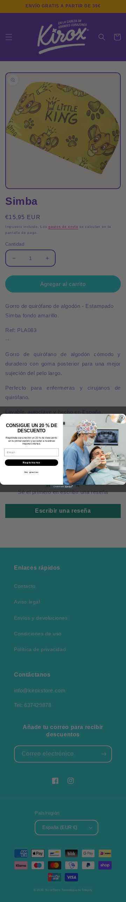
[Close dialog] (122, 417)
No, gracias (31, 472)
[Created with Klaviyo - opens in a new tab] (63, 487)
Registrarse (32, 462)
